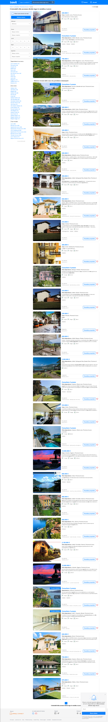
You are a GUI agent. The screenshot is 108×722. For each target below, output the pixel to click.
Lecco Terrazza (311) (15, 136)
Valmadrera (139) (14, 89)
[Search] (52, 2)
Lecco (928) (13, 124)
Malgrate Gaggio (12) (15, 118)
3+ (24, 41)
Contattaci (49, 719)
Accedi (95, 2)
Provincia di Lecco (24, 7)
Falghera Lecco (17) (15, 81)
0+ (13, 41)
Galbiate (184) (14, 88)
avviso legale (100, 716)
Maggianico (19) (14, 79)
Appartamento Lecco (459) (16, 127)
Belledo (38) (13, 68)
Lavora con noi (18, 719)
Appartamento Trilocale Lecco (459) (18, 128)
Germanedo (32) (14, 71)
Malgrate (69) (13, 91)
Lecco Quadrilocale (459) (16, 130)
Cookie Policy (36, 719)
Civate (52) (13, 96)
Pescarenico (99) (14, 65)
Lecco (31, 7)
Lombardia (16, 7)
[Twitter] (58, 714)
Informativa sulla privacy (88, 717)
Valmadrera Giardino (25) (16, 101)
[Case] (33, 714)
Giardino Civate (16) (15, 112)
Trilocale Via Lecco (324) (16, 135)
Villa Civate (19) (14, 104)
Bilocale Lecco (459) (15, 125)
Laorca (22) (13, 78)
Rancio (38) (13, 70)
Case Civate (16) (14, 114)
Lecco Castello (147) (15, 63)
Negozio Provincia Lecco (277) (17, 138)
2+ (20, 41)
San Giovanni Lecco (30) (16, 73)
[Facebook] (55, 714)
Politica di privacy (28, 719)
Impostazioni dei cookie (56, 719)
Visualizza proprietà (89, 30)
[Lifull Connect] (17, 714)
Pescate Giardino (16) (15, 109)
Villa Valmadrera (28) (15, 99)
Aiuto (23, 719)
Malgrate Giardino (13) (15, 117)
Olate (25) (13, 75)
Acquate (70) (13, 67)
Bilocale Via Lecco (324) (16, 133)
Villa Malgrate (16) (14, 110)
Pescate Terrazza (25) (15, 102)
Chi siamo (12, 719)
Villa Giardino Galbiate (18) (16, 105)
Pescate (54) (13, 94)
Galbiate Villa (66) (14, 93)
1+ (17, 41)
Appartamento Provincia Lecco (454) (18, 132)
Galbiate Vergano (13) (15, 115)
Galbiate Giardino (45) (15, 97)
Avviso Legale (43, 719)
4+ (28, 41)
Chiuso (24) (13, 76)
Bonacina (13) (14, 83)
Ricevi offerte (93, 713)
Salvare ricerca (21, 17)
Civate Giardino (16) (15, 107)
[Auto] (36, 714)
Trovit (11, 7)
